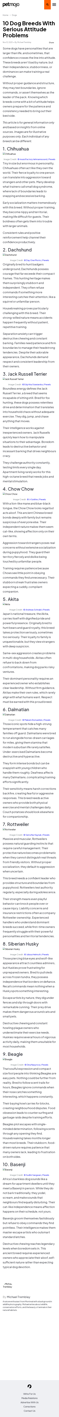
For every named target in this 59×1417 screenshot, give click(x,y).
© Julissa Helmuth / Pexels (36, 954)
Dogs (14, 15)
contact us (29, 1410)
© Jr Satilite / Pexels (36, 499)
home (5, 15)
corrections (29, 1406)
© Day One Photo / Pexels (36, 260)
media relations (29, 1398)
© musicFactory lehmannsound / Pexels (36, 159)
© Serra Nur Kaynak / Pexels (36, 834)
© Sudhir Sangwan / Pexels (36, 1175)
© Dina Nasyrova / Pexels (36, 1064)
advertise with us (30, 1402)
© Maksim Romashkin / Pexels (36, 720)
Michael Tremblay (24, 42)
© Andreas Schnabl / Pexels (36, 609)
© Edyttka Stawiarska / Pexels (36, 384)
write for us (29, 1393)
